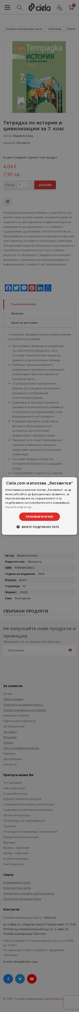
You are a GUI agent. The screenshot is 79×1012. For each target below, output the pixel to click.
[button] (39, 526)
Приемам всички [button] (39, 516)
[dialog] (39, 506)
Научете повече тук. (18, 507)
